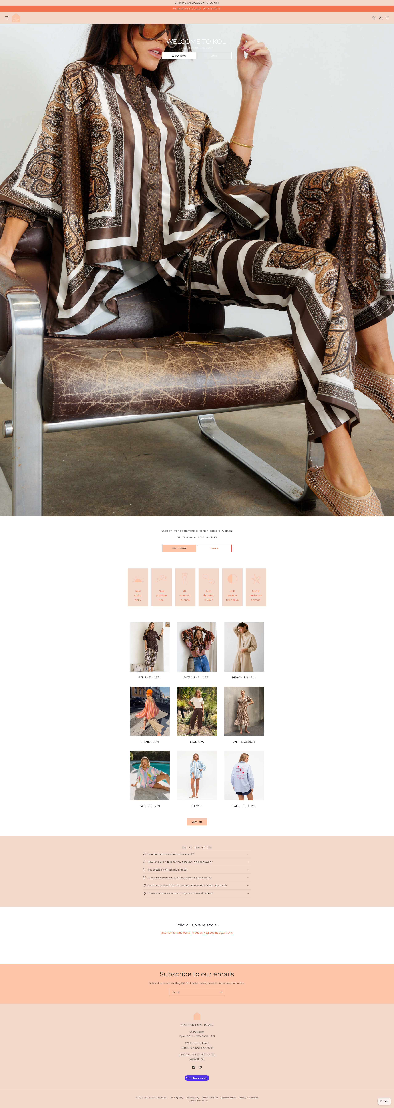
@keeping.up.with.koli (219, 932)
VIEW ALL (197, 821)
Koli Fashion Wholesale (155, 1097)
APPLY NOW (179, 55)
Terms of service (210, 1097)
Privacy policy (192, 1097)
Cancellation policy (198, 1101)
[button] (6, 17)
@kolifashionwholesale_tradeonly (183, 932)
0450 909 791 (207, 1054)
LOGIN (214, 55)
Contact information (248, 1097)
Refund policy (176, 1097)
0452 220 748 (187, 1054)
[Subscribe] (221, 992)
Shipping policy (228, 1097)
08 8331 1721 (196, 1059)
